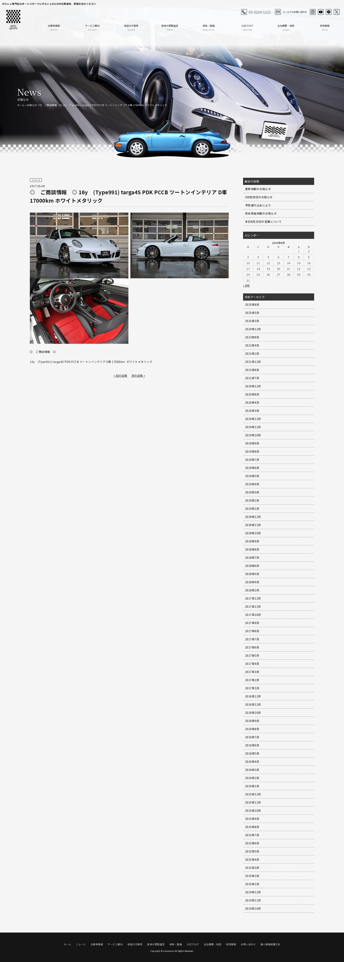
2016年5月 (252, 753)
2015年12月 (253, 794)
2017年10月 (253, 615)
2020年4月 (252, 402)
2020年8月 (252, 394)
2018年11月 (253, 525)
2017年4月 (252, 664)
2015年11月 (253, 802)
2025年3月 (252, 321)
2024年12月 (253, 329)
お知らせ (32, 105)
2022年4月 (252, 345)
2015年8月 (252, 827)
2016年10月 (253, 713)
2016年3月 (252, 770)
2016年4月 (252, 762)
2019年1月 (252, 509)
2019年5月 (252, 476)
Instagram (313, 12)
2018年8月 (252, 549)
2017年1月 (252, 688)
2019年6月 (252, 468)
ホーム (21, 105)
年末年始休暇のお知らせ (261, 213)
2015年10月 (253, 811)
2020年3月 (252, 411)
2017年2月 (252, 680)
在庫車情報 (54, 27)
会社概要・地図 (286, 27)
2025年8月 (252, 305)
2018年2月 (252, 590)
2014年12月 (253, 892)
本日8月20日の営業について (263, 222)
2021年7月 (252, 378)
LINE (329, 12)
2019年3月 (252, 492)
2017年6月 (252, 647)
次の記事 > (138, 376)
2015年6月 (252, 843)
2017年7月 (252, 639)
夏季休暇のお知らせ (258, 189)
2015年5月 (252, 851)
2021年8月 (252, 370)
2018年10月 (253, 533)
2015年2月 (252, 876)
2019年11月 (253, 427)
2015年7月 (252, 835)
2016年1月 (252, 786)
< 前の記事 (120, 376)
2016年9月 (252, 721)
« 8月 (246, 285)
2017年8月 (252, 631)
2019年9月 (252, 443)
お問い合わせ (248, 944)
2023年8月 (252, 337)
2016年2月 (252, 778)
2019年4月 (252, 484)
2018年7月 (252, 558)
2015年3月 (252, 868)
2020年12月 (253, 386)
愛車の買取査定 (169, 27)
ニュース (81, 944)
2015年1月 (252, 884)
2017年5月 (252, 655)
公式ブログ (247, 27)
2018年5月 (252, 574)
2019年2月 (252, 500)
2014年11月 (253, 900)
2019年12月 (253, 419)
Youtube (321, 12)
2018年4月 (252, 582)
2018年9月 (252, 541)
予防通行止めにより (258, 205)
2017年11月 (253, 606)
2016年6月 (252, 745)
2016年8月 (252, 729)
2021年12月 (253, 362)
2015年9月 (252, 819)
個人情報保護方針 (270, 944)
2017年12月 (253, 598)
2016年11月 (253, 704)
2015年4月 (252, 859)
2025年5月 (252, 313)
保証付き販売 (131, 27)
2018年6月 (252, 566)
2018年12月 (253, 517)
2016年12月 (253, 696)
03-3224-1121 (260, 12)
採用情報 (324, 27)
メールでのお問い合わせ (295, 12)
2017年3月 (252, 672)
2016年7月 (252, 737)
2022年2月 (252, 354)
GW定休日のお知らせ (259, 197)
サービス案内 (92, 27)
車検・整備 (209, 27)
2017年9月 (252, 623)
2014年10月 (253, 908)
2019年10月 (253, 435)
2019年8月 (252, 451)
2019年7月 (252, 460)
